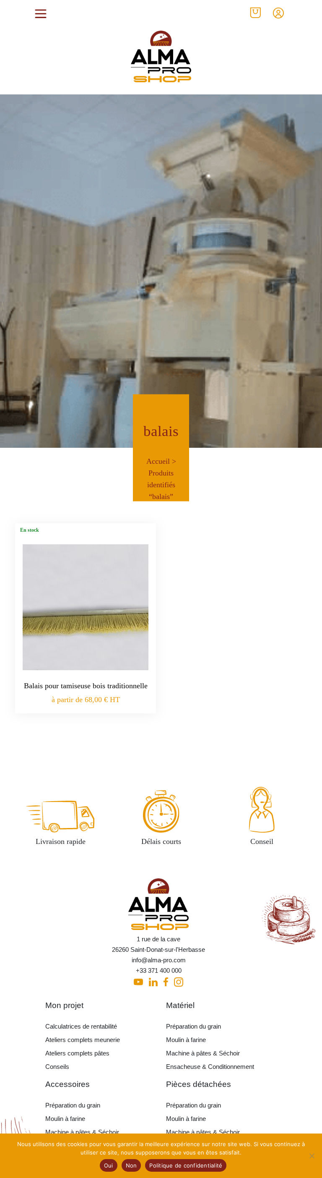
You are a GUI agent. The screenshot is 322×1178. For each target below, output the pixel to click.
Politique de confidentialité (185, 1165)
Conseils (57, 1066)
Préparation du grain (193, 1026)
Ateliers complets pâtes (77, 1053)
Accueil (158, 461)
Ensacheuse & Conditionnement (210, 1066)
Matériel (180, 1005)
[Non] (311, 1156)
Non (131, 1165)
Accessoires (67, 1084)
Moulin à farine (186, 1039)
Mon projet (64, 1005)
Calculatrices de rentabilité (81, 1026)
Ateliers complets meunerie (82, 1039)
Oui (108, 1165)
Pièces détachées (198, 1084)
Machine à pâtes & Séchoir (203, 1053)
